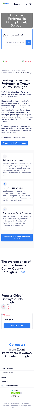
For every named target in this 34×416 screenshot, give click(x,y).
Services (4, 70)
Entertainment (14, 70)
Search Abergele (17, 325)
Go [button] (29, 42)
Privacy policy (17, 408)
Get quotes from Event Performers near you (17, 237)
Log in (30, 4)
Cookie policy (24, 405)
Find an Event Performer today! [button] (14, 143)
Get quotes (17, 344)
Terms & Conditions (10, 405)
